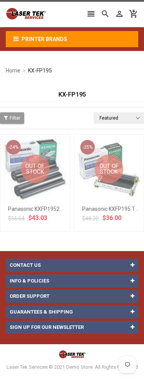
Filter (15, 118)
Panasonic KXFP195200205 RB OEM (52, 209)
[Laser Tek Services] (72, 354)
